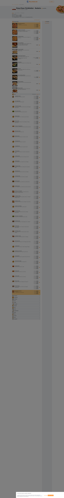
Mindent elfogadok (50, 495)
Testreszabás (45, 495)
